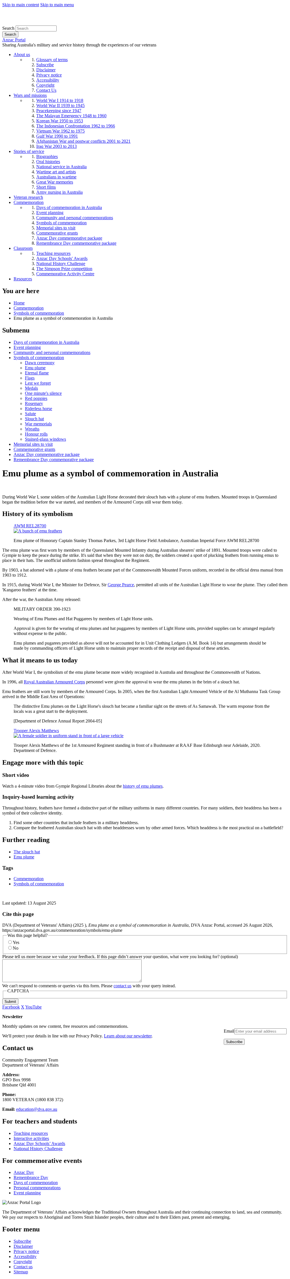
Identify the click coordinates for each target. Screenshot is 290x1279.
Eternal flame (37, 372)
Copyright (23, 1261)
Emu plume (35, 367)
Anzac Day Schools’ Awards (39, 1143)
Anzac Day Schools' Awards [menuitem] (62, 258)
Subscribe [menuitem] (45, 64)
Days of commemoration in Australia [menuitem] (69, 207)
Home (19, 302)
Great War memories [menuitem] (54, 182)
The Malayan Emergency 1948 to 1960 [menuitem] (71, 115)
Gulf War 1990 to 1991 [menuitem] (57, 136)
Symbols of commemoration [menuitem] (61, 222)
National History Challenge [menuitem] (60, 263)
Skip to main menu (57, 4)
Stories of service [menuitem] (29, 151)
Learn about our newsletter (128, 1035)
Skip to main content (20, 4)
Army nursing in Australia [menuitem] (59, 192)
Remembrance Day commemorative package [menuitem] (76, 243)
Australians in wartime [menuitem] (56, 176)
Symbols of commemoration (39, 313)
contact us (122, 985)
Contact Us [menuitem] (46, 90)
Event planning (27, 347)
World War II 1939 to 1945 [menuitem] (60, 105)
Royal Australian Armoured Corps (54, 681)
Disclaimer (23, 1246)
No (15, 948)
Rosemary (34, 403)
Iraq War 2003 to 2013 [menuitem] (56, 146)
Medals (31, 388)
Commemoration (29, 308)
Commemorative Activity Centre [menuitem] (65, 273)
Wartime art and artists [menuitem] (56, 171)
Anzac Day (24, 1172)
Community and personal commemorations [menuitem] (74, 217)
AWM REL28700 (30, 525)
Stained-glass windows (45, 439)
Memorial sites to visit (33, 444)
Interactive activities (31, 1138)
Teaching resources (31, 1133)
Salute (30, 413)
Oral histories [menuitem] (48, 161)
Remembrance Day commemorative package (54, 459)
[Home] (43, 22)
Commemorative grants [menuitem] (57, 233)
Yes (16, 942)
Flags (30, 378)
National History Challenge (38, 1148)
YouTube (33, 1007)
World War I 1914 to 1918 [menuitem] (59, 100)
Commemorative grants (34, 449)
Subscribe (22, 1241)
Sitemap (21, 1271)
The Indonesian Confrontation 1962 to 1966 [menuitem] (75, 125)
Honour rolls (36, 434)
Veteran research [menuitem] (28, 197)
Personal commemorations (37, 1187)
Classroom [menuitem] (23, 248)
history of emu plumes (143, 786)
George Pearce (121, 584)
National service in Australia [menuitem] (61, 166)
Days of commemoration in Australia (46, 342)
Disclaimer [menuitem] (46, 69)
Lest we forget (38, 383)
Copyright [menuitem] (45, 85)
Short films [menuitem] (46, 187)
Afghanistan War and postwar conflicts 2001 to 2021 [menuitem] (83, 141)
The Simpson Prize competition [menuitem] (64, 268)
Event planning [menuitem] (49, 212)
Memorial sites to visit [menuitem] (55, 227)
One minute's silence (43, 393)
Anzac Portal (13, 39)
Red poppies (36, 398)
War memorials (38, 423)
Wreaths (32, 429)
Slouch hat (34, 418)
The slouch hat (27, 851)
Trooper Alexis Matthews (36, 730)
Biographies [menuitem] (47, 156)
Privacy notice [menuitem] (49, 75)
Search (8, 28)
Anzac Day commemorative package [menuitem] (69, 238)
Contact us (23, 1266)
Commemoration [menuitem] (29, 202)
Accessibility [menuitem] (47, 80)
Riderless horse (38, 408)
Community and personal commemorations (52, 352)
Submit (10, 1001)
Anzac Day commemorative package (47, 454)
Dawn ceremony (40, 362)
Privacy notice (26, 1251)
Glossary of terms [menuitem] (52, 59)
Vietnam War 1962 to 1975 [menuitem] (60, 131)
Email (229, 1031)
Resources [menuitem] (23, 278)
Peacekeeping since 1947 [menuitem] (58, 110)
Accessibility (25, 1256)
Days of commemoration (36, 1182)
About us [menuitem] (22, 54)
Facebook (11, 1007)
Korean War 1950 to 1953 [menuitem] (59, 120)
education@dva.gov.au (36, 1109)
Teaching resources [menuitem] (53, 253)
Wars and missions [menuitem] (30, 95)
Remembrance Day (31, 1177)
